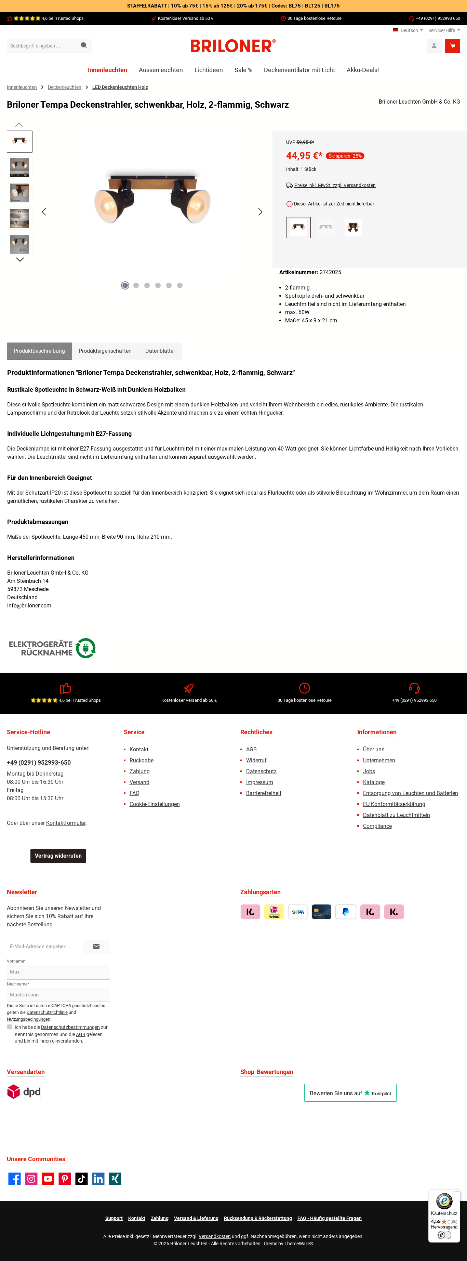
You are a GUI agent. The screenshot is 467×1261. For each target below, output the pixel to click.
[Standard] (24, 1091)
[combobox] (42, 46)
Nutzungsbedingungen (28, 1019)
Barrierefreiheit (263, 793)
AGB (251, 749)
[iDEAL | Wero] (274, 912)
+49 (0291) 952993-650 (39, 762)
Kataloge (374, 782)
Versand (139, 782)
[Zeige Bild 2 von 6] (136, 285)
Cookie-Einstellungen (155, 804)
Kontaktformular (65, 823)
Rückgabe (142, 760)
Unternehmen (379, 760)
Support (114, 1218)
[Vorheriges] (44, 212)
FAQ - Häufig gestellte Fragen (329, 1218)
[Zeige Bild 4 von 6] (158, 285)
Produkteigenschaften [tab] (105, 351)
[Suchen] (84, 46)
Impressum (259, 782)
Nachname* (18, 984)
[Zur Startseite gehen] (233, 45)
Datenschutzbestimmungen (70, 1027)
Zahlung (140, 771)
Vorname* (16, 961)
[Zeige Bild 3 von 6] (147, 285)
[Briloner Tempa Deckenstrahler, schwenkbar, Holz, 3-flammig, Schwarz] (325, 227)
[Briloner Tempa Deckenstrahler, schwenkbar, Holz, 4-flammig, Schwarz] (353, 227)
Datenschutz (261, 771)
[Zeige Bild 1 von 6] (125, 285)
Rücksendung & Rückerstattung (258, 1218)
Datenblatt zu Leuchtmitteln (396, 815)
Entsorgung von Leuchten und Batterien (410, 793)
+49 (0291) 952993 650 (438, 18)
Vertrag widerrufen (58, 856)
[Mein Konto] (434, 46)
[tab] (39, 351)
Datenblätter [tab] (160, 351)
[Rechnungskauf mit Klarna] (250, 912)
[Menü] (456, 1193)
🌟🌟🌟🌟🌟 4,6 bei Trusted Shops (48, 18)
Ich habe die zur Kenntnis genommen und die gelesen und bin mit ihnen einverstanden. (61, 1034)
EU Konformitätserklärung (394, 804)
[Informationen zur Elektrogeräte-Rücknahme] (54, 649)
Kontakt (139, 749)
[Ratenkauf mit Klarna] (394, 912)
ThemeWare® (298, 1243)
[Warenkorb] (452, 46)
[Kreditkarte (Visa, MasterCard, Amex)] (321, 912)
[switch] (444, 1235)
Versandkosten (215, 1236)
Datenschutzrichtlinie (47, 1012)
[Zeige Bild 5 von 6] (169, 285)
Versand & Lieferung (196, 1218)
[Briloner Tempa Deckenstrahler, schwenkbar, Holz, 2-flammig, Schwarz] (152, 204)
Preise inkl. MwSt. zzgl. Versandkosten (335, 185)
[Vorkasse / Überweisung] (298, 912)
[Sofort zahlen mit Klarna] (370, 912)
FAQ (134, 793)
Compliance (377, 826)
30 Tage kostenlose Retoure (315, 18)
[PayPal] (346, 912)
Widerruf (256, 760)
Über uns (373, 749)
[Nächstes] (260, 212)
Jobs (369, 771)
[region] (136, 218)
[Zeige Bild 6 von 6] (180, 285)
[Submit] (96, 947)
